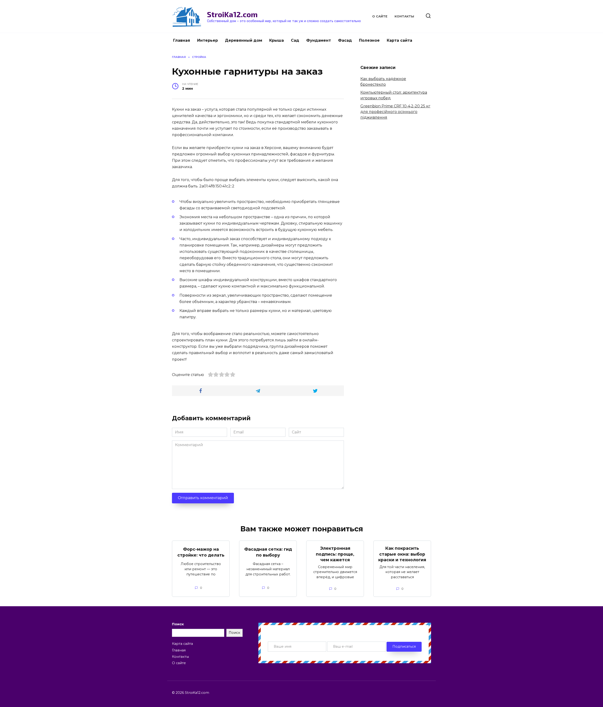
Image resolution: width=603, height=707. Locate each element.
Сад (295, 40)
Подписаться (404, 646)
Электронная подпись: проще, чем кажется (335, 554)
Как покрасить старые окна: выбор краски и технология (402, 554)
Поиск (178, 624)
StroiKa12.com (232, 14)
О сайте (379, 16)
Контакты (404, 16)
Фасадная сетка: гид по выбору (268, 552)
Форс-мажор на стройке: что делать (200, 552)
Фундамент (318, 40)
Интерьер (207, 40)
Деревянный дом (243, 40)
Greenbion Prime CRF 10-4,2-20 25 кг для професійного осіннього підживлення (395, 112)
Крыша (276, 40)
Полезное (369, 40)
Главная (181, 40)
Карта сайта (399, 40)
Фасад (345, 40)
